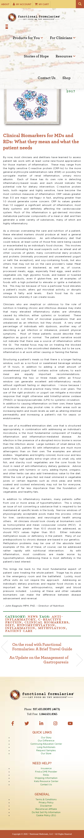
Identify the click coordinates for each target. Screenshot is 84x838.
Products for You (27, 38)
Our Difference (46, 741)
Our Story (46, 738)
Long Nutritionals (46, 747)
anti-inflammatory (34, 617)
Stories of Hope (36, 56)
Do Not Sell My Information (46, 812)
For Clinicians (61, 38)
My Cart (43, 4)
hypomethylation (36, 624)
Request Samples (46, 751)
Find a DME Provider (46, 772)
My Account (23, 4)
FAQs (46, 775)
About (5, 4)
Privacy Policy (46, 803)
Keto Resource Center (46, 781)
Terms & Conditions (46, 800)
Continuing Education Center (46, 744)
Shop (66, 78)
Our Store (46, 754)
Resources (64, 56)
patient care (18, 630)
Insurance (46, 769)
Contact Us (46, 78)
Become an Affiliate (46, 809)
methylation (52, 627)
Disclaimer (46, 806)
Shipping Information (46, 778)
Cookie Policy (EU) (46, 816)
